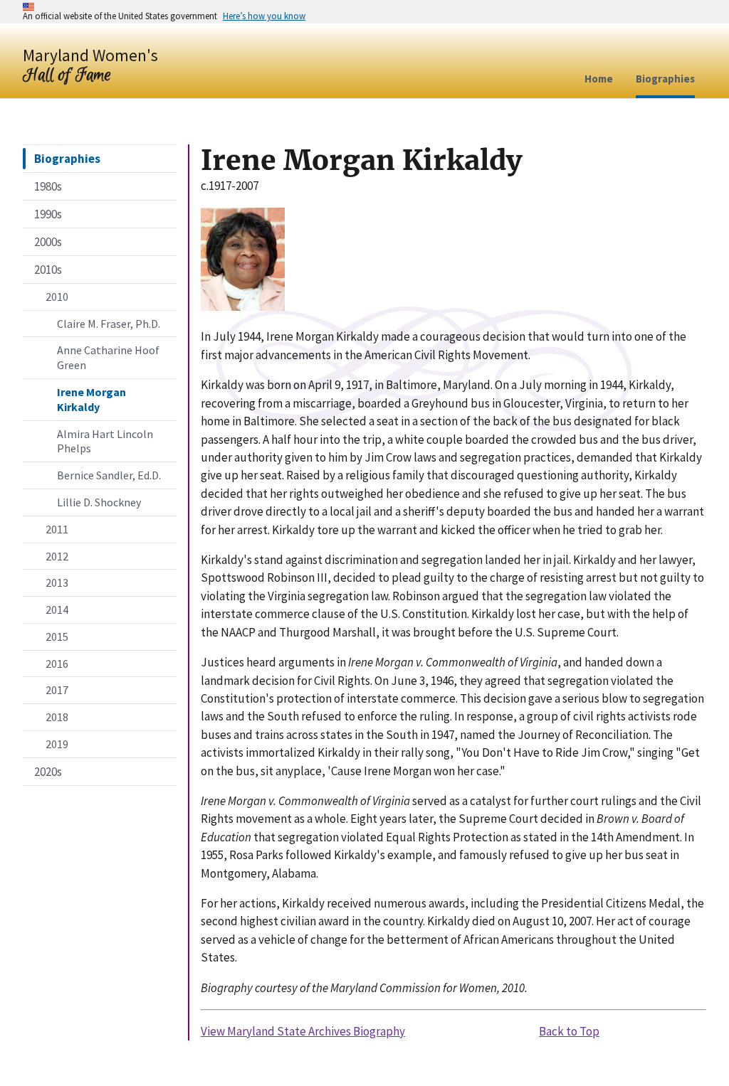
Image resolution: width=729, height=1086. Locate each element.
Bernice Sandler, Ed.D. (109, 475)
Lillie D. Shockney (99, 502)
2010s (48, 269)
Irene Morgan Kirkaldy (91, 399)
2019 (57, 744)
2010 (57, 296)
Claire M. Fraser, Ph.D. (108, 323)
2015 (57, 636)
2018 (57, 717)
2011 (57, 529)
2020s (48, 771)
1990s (48, 214)
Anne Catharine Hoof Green (108, 357)
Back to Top (569, 1031)
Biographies (67, 158)
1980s (48, 186)
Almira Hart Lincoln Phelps (105, 441)
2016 (57, 663)
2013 (57, 582)
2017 (57, 690)
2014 (57, 609)
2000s (48, 242)
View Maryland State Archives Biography (303, 1031)
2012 (57, 556)
